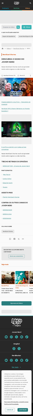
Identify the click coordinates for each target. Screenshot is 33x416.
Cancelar (10, 409)
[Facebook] (14, 239)
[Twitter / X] (19, 239)
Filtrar (28, 27)
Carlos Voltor (7, 178)
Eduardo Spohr (8, 183)
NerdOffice (5, 285)
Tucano (5, 187)
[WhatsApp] (10, 239)
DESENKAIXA (7, 218)
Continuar (22, 409)
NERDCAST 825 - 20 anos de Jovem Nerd (16, 166)
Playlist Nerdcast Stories (11, 197)
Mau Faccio (6, 174)
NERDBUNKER (7, 210)
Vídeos (9, 48)
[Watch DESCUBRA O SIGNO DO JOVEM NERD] (16, 87)
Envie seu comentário (16, 256)
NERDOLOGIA (7, 214)
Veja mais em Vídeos (16, 303)
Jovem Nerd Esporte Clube (21, 287)
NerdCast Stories (18, 48)
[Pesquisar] (18, 27)
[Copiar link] (23, 239)
